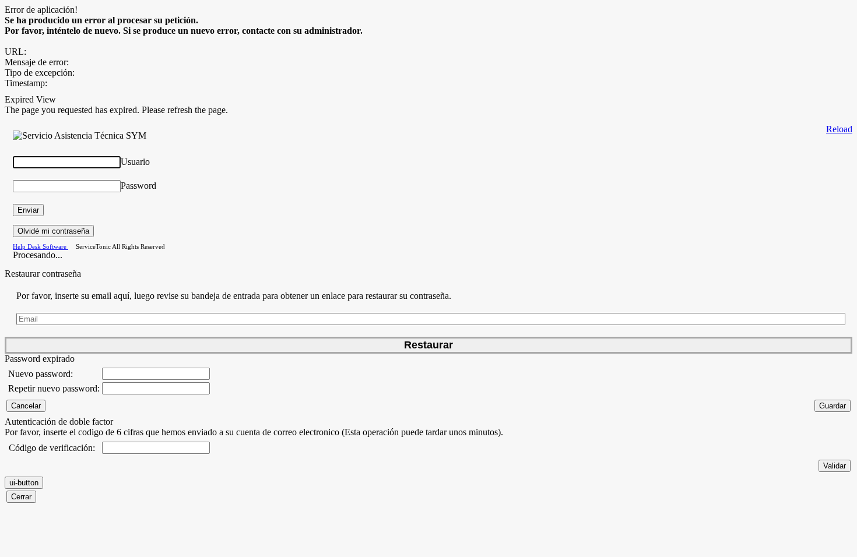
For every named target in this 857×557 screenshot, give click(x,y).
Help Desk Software (40, 246)
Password (138, 186)
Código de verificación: (52, 448)
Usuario (135, 162)
